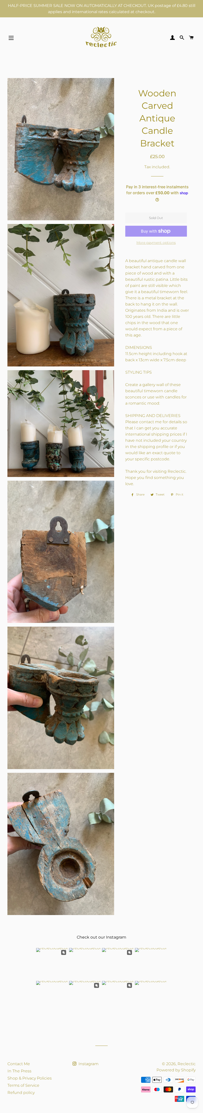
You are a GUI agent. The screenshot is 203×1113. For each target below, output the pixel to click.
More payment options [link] (156, 242)
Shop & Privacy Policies (29, 1078)
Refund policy (21, 1092)
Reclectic (187, 1063)
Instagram (88, 1063)
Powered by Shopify (176, 1070)
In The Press (19, 1071)
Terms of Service (23, 1085)
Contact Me (18, 1063)
